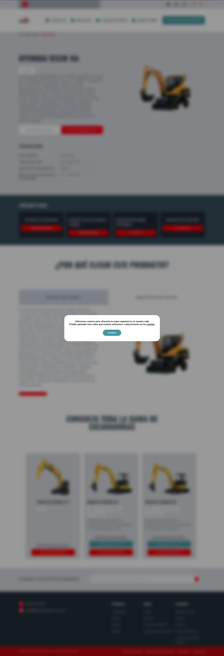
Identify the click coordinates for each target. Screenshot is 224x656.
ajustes (150, 324)
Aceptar (112, 332)
